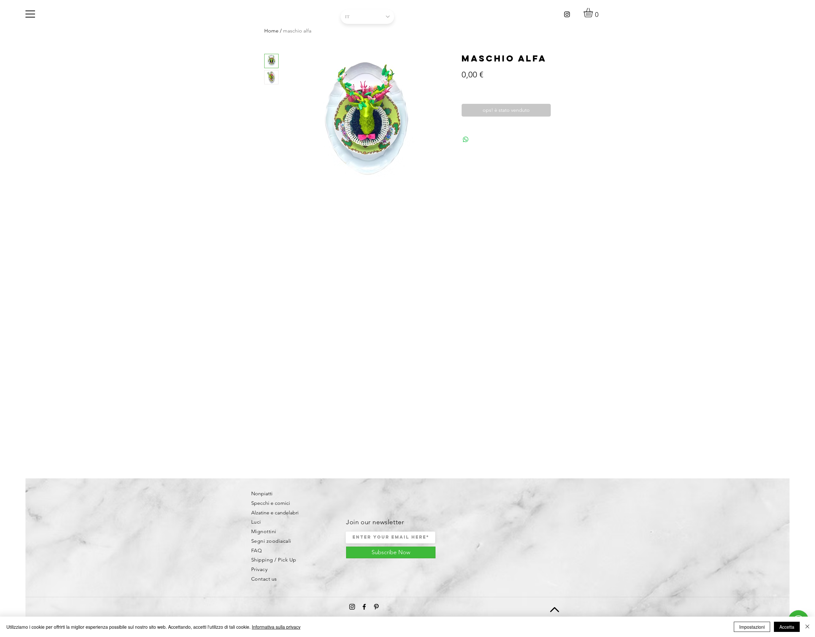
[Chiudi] (807, 627)
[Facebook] (364, 607)
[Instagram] (567, 14)
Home (271, 31)
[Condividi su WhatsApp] (466, 139)
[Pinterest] (376, 607)
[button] (30, 14)
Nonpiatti (262, 493)
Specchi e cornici (270, 503)
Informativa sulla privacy (276, 627)
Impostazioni (752, 627)
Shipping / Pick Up (273, 560)
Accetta (786, 627)
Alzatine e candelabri (275, 513)
